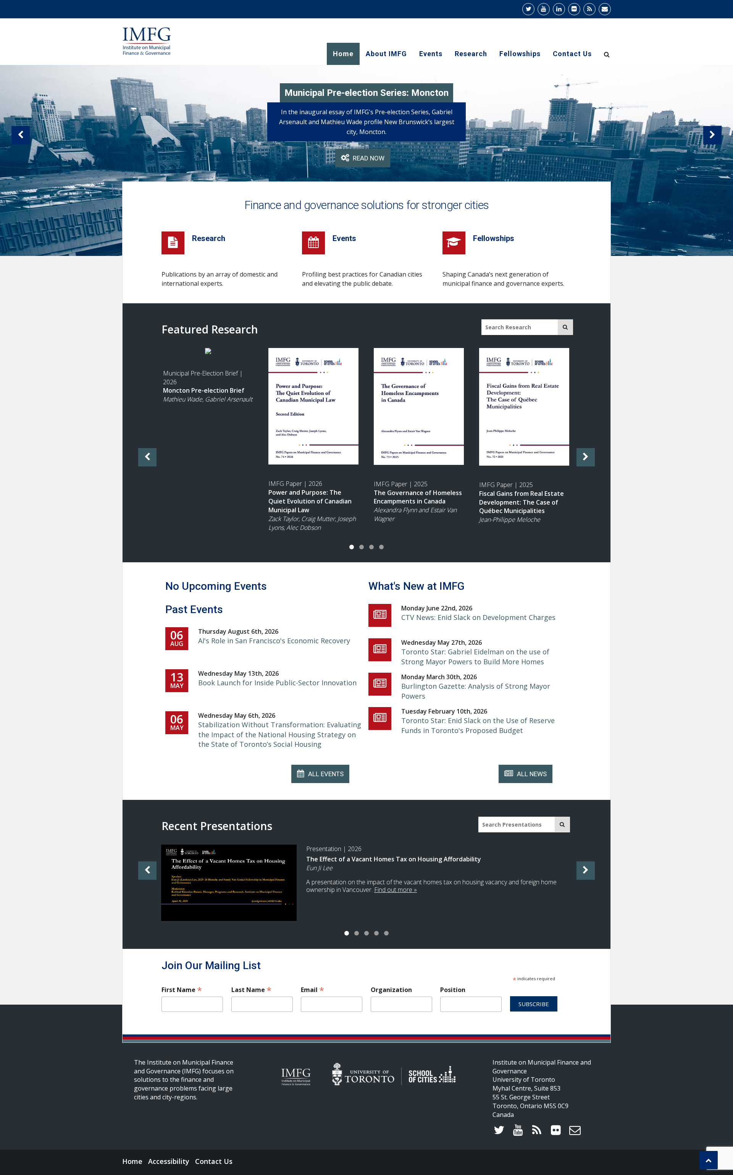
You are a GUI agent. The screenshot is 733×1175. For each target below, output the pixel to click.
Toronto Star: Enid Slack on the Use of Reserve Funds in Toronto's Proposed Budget (478, 725)
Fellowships (520, 54)
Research (471, 54)
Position (452, 990)
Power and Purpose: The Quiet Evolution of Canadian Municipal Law (310, 501)
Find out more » (395, 889)
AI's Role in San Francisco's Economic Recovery (274, 640)
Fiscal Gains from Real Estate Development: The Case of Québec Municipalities (521, 502)
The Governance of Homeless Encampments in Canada (418, 497)
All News (532, 774)
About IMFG (386, 54)
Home (343, 54)
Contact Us (572, 54)
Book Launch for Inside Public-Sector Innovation (277, 682)
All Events (326, 774)
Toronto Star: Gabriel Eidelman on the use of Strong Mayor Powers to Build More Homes (475, 656)
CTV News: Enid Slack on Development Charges (478, 617)
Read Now (350, 158)
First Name (181, 989)
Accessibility (168, 1161)
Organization (391, 990)
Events (430, 54)
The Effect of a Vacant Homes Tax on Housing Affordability (393, 859)
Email (312, 989)
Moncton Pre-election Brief (203, 390)
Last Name (251, 989)
